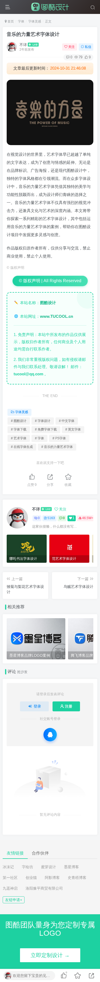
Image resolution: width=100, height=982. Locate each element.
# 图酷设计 (18, 421)
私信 (88, 47)
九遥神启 (10, 888)
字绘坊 (27, 867)
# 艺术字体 (18, 438)
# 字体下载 (18, 429)
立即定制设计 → (50, 955)
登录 (37, 706)
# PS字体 (59, 438)
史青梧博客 (77, 877)
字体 (21, 21)
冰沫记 (8, 867)
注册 (68, 706)
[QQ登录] (50, 734)
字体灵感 (34, 21)
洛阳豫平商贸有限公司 (44, 888)
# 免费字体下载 (46, 429)
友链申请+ (13, 900)
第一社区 (10, 877)
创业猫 (31, 877)
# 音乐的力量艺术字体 (57, 447)
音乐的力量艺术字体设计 (33, 34)
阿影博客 (52, 877)
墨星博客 (71, 867)
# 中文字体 (66, 421)
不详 (23, 45)
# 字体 (39, 438)
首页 (10, 21)
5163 (51, 518)
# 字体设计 (42, 421)
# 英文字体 (73, 429)
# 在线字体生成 (22, 447)
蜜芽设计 (48, 867)
